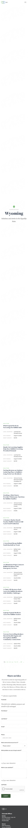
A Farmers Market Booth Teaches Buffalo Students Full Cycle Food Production (13, 521)
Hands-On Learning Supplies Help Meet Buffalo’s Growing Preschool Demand (13, 449)
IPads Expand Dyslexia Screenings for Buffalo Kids (12, 426)
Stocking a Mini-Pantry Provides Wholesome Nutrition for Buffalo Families (13, 497)
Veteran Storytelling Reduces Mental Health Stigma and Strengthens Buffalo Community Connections (13, 636)
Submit (6, 795)
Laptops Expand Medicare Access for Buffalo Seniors (12, 613)
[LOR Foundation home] (4, 2)
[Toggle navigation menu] (25, 2)
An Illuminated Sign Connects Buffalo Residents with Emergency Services (13, 566)
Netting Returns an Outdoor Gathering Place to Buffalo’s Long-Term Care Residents (13, 472)
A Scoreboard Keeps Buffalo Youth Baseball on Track (12, 544)
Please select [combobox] (6, 746)
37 (21, 662)
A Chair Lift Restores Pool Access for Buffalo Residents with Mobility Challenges (12, 591)
